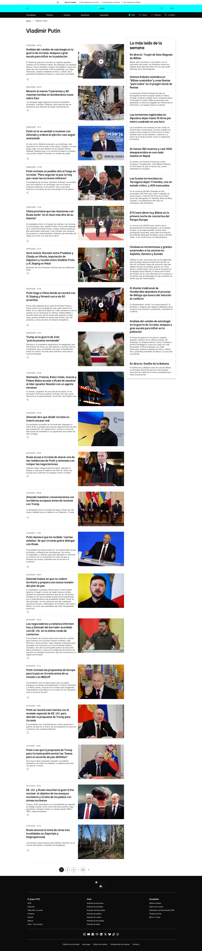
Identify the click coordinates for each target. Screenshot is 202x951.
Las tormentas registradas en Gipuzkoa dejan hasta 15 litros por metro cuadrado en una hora (150, 118)
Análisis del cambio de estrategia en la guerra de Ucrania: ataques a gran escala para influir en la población (151, 327)
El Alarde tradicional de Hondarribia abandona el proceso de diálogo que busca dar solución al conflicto (150, 293)
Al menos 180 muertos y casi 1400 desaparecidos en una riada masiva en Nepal (151, 152)
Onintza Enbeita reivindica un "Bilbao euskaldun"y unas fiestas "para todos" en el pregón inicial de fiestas (151, 82)
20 (83, 870)
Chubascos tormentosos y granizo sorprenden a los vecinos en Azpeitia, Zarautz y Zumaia (151, 250)
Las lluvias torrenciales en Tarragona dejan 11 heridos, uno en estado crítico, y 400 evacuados (151, 182)
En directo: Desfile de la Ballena (149, 363)
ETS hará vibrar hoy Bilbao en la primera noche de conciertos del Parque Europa (149, 216)
